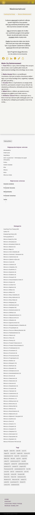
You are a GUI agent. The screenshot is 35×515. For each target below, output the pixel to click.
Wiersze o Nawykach (9, 307)
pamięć (14, 463)
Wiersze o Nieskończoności (24, 14)
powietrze (7, 466)
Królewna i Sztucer (9, 95)
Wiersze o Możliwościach (10, 305)
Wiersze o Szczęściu (9, 388)
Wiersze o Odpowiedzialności (11, 315)
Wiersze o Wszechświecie (10, 411)
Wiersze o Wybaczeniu (10, 414)
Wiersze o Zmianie (9, 424)
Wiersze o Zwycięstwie (10, 436)
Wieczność (15, 479)
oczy (24, 461)
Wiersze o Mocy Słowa (9, 300)
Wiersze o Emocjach (9, 277)
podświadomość (23, 463)
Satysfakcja (7, 155)
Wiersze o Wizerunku (9, 403)
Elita (5, 167)
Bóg (6, 450)
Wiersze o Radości (8, 360)
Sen (28, 469)
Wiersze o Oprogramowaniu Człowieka (14, 325)
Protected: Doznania (9, 188)
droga (6, 453)
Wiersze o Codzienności (10, 257)
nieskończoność (15, 461)
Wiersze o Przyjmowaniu (10, 358)
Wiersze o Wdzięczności (10, 401)
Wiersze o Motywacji (9, 302)
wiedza (23, 479)
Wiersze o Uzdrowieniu (10, 396)
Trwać (5, 66)
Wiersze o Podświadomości (11, 333)
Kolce (5, 172)
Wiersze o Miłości (8, 290)
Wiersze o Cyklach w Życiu (11, 259)
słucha (27, 43)
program (23, 466)
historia (27, 453)
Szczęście (21, 474)
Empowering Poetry (9, 234)
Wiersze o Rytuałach (9, 368)
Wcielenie (7, 479)
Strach (6, 474)
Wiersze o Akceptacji (9, 242)
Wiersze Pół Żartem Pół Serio (11, 441)
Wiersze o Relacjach (9, 363)
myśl (18, 458)
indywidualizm (8, 456)
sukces (13, 474)
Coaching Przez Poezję (9, 14)
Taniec (5, 199)
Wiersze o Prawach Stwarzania (12, 343)
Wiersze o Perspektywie (10, 328)
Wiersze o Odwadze (9, 320)
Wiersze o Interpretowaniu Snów (12, 279)
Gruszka (5, 83)
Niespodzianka (8, 191)
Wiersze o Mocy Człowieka (11, 295)
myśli (24, 458)
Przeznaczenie (8, 469)
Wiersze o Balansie (9, 247)
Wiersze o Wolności (9, 408)
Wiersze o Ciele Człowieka (11, 252)
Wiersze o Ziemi (8, 421)
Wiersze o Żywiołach (9, 439)
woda (6, 482)
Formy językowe (8, 236)
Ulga (8, 31)
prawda (15, 466)
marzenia (24, 456)
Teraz (19, 52)
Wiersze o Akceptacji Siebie (11, 244)
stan (26, 471)
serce (6, 471)
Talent (13, 477)
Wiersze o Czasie (8, 262)
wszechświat (14, 482)
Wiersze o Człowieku (9, 267)
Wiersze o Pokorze (9, 335)
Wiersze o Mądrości (9, 287)
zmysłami (11, 37)
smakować (19, 471)
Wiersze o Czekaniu (9, 264)
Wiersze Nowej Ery (9, 239)
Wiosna (5, 170)
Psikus (5, 162)
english (19, 453)
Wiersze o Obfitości (9, 312)
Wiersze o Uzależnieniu (10, 393)
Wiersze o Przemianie (9, 350)
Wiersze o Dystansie (9, 272)
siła (12, 471)
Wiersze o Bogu (8, 249)
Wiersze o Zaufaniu (9, 419)
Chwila (8, 41)
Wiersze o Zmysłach (9, 426)
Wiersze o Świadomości (10, 386)
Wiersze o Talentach (9, 391)
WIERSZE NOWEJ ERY (12, 505)
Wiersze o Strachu (8, 376)
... (5, 186)
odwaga (7, 463)
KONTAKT (8, 501)
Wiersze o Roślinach (9, 365)
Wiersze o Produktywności (11, 348)
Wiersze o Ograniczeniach (11, 322)
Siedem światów (8, 165)
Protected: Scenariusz (10, 195)
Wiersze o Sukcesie (9, 383)
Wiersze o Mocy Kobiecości (11, 297)
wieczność (14, 20)
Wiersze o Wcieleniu (9, 398)
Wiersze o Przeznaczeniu (10, 355)
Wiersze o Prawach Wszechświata (13, 345)
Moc (13, 458)
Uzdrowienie (21, 477)
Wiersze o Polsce (8, 338)
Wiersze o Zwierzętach (10, 434)
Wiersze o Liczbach (9, 284)
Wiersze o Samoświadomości (11, 373)
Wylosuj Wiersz (7, 141)
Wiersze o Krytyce (8, 282)
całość (12, 450)
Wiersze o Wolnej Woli (10, 406)
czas (24, 450)
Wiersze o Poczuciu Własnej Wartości (14, 330)
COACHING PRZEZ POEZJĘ (13, 503)
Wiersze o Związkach (9, 431)
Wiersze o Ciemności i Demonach (13, 254)
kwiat (16, 456)
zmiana (7, 484)
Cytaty (5, 231)
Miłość (5, 91)
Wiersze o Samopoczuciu (10, 370)
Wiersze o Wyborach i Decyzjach (12, 416)
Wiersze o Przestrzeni (9, 353)
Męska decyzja (7, 74)
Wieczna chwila (8, 175)
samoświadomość (20, 469)
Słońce (6, 477)
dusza (12, 453)
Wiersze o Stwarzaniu (9, 378)
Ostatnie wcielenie (9, 184)
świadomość (15, 484)
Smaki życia (7, 152)
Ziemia (22, 482)
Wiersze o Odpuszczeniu (10, 317)
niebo (6, 461)
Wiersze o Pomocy (8, 340)
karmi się (9, 48)
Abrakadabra (7, 150)
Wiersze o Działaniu (9, 274)
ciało (18, 450)
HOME (7, 499)
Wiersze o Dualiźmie (9, 269)
